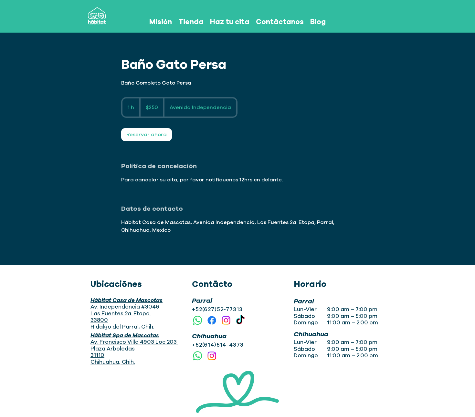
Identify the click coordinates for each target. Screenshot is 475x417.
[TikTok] (240, 320)
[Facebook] (211, 320)
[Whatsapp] (197, 320)
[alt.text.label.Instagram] (226, 320)
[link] (146, 134)
